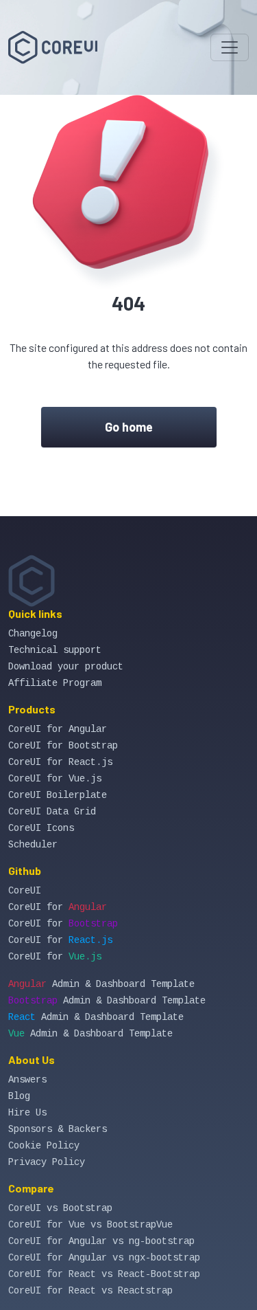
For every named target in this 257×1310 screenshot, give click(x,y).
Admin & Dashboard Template (101, 984)
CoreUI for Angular (57, 729)
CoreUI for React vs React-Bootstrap (104, 1274)
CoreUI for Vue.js (54, 778)
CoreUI (24, 890)
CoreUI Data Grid (52, 811)
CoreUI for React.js (60, 762)
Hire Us (27, 1112)
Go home (129, 426)
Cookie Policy (43, 1145)
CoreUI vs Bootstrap (60, 1208)
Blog (19, 1096)
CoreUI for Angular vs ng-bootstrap (101, 1241)
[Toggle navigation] (229, 47)
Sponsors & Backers (57, 1129)
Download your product (65, 666)
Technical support (54, 650)
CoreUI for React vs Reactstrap (90, 1290)
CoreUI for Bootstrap (63, 745)
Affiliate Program (54, 683)
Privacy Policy (46, 1162)
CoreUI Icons (41, 828)
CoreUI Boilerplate (57, 795)
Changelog (33, 633)
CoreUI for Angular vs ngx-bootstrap (104, 1257)
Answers (27, 1079)
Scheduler (33, 844)
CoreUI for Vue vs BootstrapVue (90, 1224)
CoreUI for (57, 907)
